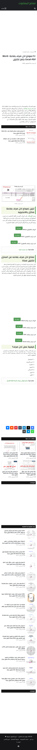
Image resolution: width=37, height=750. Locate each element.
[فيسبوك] (32, 427)
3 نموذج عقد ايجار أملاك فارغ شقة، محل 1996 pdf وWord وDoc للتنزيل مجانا (14, 627)
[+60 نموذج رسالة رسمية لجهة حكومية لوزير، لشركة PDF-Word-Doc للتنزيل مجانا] (31, 555)
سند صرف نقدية (23, 249)
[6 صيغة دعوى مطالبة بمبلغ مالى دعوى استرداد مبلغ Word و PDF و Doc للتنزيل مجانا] (31, 545)
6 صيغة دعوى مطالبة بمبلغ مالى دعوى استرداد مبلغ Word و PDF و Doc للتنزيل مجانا (13, 542)
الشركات (30, 216)
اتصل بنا (18, 742)
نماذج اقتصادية (26, 51)
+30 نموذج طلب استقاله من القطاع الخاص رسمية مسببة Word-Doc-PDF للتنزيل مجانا (10, 454)
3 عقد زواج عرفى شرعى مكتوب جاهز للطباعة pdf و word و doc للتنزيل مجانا (13, 584)
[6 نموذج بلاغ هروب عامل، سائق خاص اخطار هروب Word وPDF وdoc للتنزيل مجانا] (31, 566)
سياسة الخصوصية (24, 739)
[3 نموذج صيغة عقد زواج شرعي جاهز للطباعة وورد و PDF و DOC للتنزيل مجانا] (31, 619)
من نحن (31, 739)
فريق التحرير (7, 739)
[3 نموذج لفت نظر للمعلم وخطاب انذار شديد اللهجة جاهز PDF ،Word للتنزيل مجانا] (31, 671)
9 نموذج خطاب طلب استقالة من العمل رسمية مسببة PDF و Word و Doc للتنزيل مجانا (13, 658)
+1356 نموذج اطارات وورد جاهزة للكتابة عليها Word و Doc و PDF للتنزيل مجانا (13, 595)
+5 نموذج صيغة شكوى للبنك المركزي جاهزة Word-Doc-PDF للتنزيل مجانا (28, 454)
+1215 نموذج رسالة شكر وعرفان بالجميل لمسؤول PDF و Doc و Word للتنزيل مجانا (14, 532)
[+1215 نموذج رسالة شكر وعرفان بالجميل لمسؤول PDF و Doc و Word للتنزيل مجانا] (31, 534)
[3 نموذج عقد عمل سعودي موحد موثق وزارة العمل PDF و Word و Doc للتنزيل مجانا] (31, 682)
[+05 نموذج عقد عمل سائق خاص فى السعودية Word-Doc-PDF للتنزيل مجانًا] (27, 465)
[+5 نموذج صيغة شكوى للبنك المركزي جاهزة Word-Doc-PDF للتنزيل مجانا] (27, 446)
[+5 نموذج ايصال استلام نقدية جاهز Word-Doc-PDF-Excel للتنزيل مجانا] (31, 133)
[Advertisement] (18, 30)
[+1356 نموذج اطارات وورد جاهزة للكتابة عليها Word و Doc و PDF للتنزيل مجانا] (31, 598)
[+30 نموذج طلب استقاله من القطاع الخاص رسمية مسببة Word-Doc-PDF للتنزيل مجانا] (9, 446)
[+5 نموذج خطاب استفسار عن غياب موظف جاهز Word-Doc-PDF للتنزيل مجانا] (31, 141)
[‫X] (28, 427)
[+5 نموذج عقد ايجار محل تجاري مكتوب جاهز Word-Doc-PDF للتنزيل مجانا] (9, 465)
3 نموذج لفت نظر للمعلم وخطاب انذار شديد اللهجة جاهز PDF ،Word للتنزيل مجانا (14, 669)
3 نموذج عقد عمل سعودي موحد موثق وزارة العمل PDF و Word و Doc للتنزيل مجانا (13, 680)
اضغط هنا (19, 228)
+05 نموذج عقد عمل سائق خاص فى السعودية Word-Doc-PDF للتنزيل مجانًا (28, 473)
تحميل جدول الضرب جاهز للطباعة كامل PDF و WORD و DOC (13, 648)
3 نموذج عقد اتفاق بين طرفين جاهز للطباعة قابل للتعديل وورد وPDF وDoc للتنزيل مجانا (14, 637)
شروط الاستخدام (15, 739)
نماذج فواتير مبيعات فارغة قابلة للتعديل (17, 380)
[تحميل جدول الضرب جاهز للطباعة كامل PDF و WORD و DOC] (31, 650)
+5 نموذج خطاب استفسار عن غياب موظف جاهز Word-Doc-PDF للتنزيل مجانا (14, 140)
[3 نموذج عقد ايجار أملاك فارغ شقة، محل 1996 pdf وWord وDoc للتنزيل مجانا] (31, 629)
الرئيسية (32, 51)
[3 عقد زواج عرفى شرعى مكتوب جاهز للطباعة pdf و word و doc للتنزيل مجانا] (31, 587)
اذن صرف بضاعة (28, 108)
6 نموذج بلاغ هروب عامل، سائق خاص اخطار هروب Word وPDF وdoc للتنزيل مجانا (14, 563)
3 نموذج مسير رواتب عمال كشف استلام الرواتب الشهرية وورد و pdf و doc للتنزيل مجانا (13, 574)
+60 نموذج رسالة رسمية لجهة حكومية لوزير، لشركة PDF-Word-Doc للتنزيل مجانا (13, 553)
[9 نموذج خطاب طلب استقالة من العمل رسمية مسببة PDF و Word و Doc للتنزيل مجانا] (31, 661)
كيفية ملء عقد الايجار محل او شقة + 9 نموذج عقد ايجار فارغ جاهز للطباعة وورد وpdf (13, 606)
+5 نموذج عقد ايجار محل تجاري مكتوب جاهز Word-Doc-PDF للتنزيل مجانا (10, 473)
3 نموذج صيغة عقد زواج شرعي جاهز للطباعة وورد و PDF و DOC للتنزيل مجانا (13, 616)
